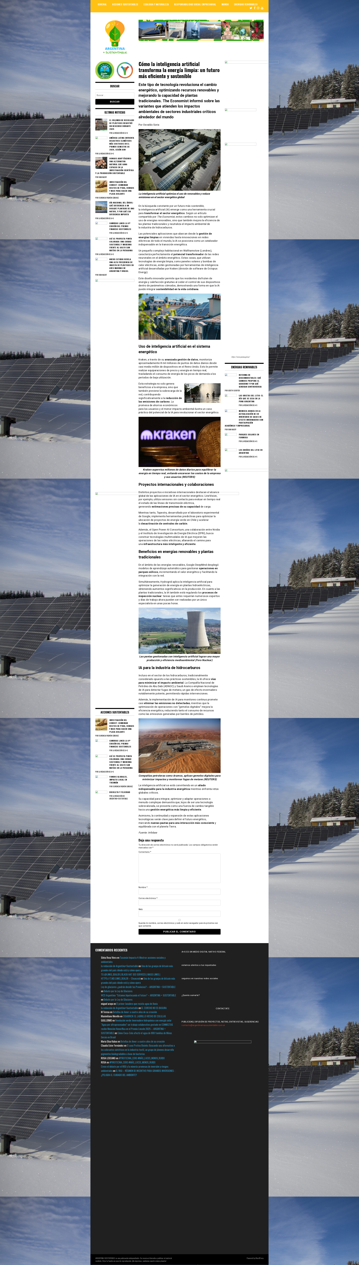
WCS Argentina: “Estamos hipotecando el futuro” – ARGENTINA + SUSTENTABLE (138, 995)
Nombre (143, 887)
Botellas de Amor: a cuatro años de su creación (135, 1012)
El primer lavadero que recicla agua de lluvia (137, 1003)
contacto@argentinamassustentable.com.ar (203, 1025)
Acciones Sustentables (125, 4)
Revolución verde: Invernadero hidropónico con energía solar (143, 1020)
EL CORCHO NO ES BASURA (154, 1008)
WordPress (260, 1258)
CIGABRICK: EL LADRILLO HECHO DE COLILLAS (144, 1016)
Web (141, 909)
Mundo (225, 4)
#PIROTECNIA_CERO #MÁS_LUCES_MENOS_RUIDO (142, 1058)
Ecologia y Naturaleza (156, 4)
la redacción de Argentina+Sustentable (119, 966)
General (102, 4)
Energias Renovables (246, 4)
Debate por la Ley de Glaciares (118, 991)
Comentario (145, 852)
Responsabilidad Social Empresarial (195, 4)
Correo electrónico (148, 898)
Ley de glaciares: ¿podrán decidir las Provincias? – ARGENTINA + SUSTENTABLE (138, 987)
